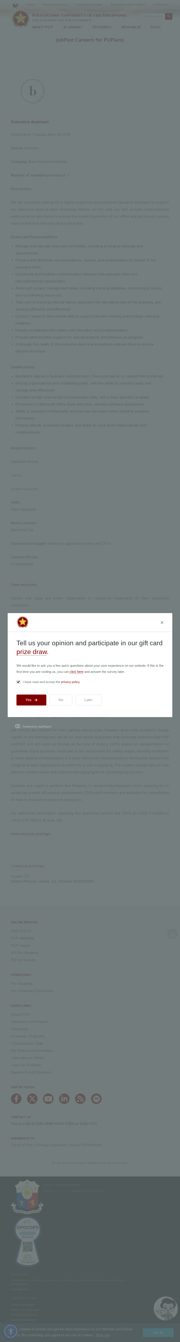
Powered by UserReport (37, 726)
